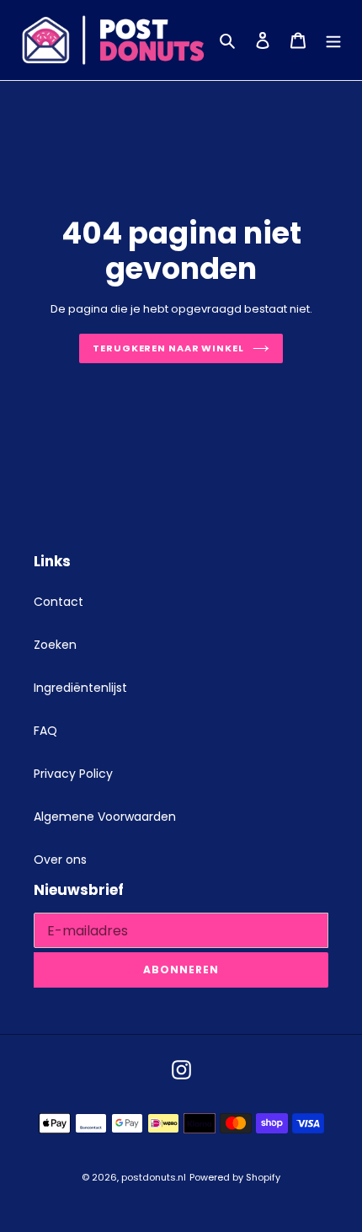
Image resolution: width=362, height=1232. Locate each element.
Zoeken (55, 644)
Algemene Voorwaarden (105, 816)
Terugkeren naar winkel (168, 348)
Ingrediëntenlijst (80, 687)
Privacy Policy (73, 773)
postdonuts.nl (153, 1177)
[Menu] (333, 40)
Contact (58, 601)
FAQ (45, 730)
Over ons (60, 859)
